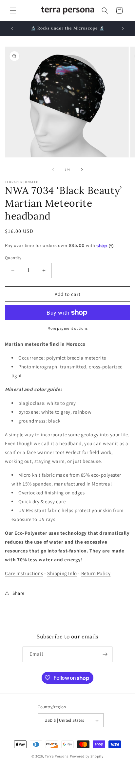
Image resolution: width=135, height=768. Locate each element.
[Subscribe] (105, 654)
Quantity (13, 257)
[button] (13, 10)
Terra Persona (57, 756)
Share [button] (18, 593)
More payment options (68, 328)
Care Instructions (24, 573)
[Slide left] (53, 169)
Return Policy (96, 573)
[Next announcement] (123, 28)
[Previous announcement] (12, 28)
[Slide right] (82, 169)
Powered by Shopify (87, 756)
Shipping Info (62, 573)
